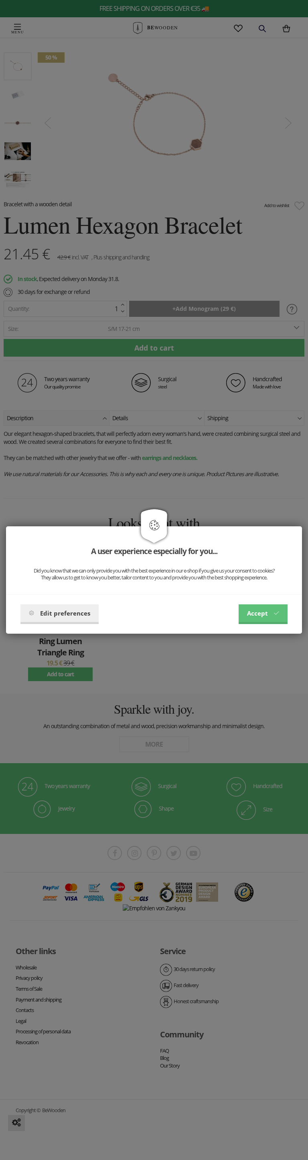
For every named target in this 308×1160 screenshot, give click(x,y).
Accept (257, 613)
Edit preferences (65, 613)
